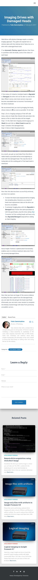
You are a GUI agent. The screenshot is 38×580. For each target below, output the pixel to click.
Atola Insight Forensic (15, 349)
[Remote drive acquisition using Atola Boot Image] (19, 438)
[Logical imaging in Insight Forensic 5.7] (19, 531)
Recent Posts (11, 317)
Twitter (20, 571)
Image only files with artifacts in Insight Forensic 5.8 (18, 503)
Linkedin (17, 571)
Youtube (24, 571)
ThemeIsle (25, 575)
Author (4, 317)
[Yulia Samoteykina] (6, 325)
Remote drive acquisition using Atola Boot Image (17, 459)
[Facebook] (30, 322)
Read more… (10, 472)
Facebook (13, 571)
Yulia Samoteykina (17, 321)
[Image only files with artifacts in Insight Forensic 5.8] (19, 487)
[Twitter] (32, 322)
